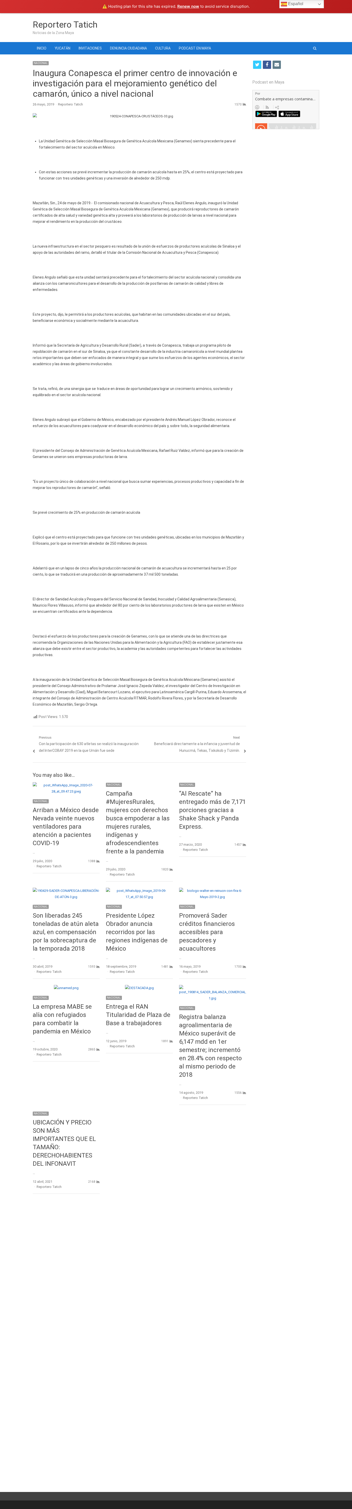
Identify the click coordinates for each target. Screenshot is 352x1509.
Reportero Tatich (65, 24)
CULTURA (163, 48)
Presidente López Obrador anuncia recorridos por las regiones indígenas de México (136, 932)
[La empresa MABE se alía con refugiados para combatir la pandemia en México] (66, 988)
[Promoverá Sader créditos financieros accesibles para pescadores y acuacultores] (212, 891)
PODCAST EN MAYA (195, 48)
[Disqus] (139, 1272)
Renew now (188, 6)
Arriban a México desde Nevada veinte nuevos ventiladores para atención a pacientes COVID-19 (66, 826)
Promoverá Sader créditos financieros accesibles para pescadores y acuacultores (207, 932)
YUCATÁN (62, 48)
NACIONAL (41, 63)
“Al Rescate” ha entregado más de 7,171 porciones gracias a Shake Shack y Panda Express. (212, 810)
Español (295, 4)
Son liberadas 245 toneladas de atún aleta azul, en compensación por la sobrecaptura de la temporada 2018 (66, 932)
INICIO (41, 48)
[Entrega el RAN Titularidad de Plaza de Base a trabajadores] (139, 988)
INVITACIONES (90, 48)
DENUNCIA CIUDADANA (128, 48)
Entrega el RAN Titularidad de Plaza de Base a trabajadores (138, 1015)
